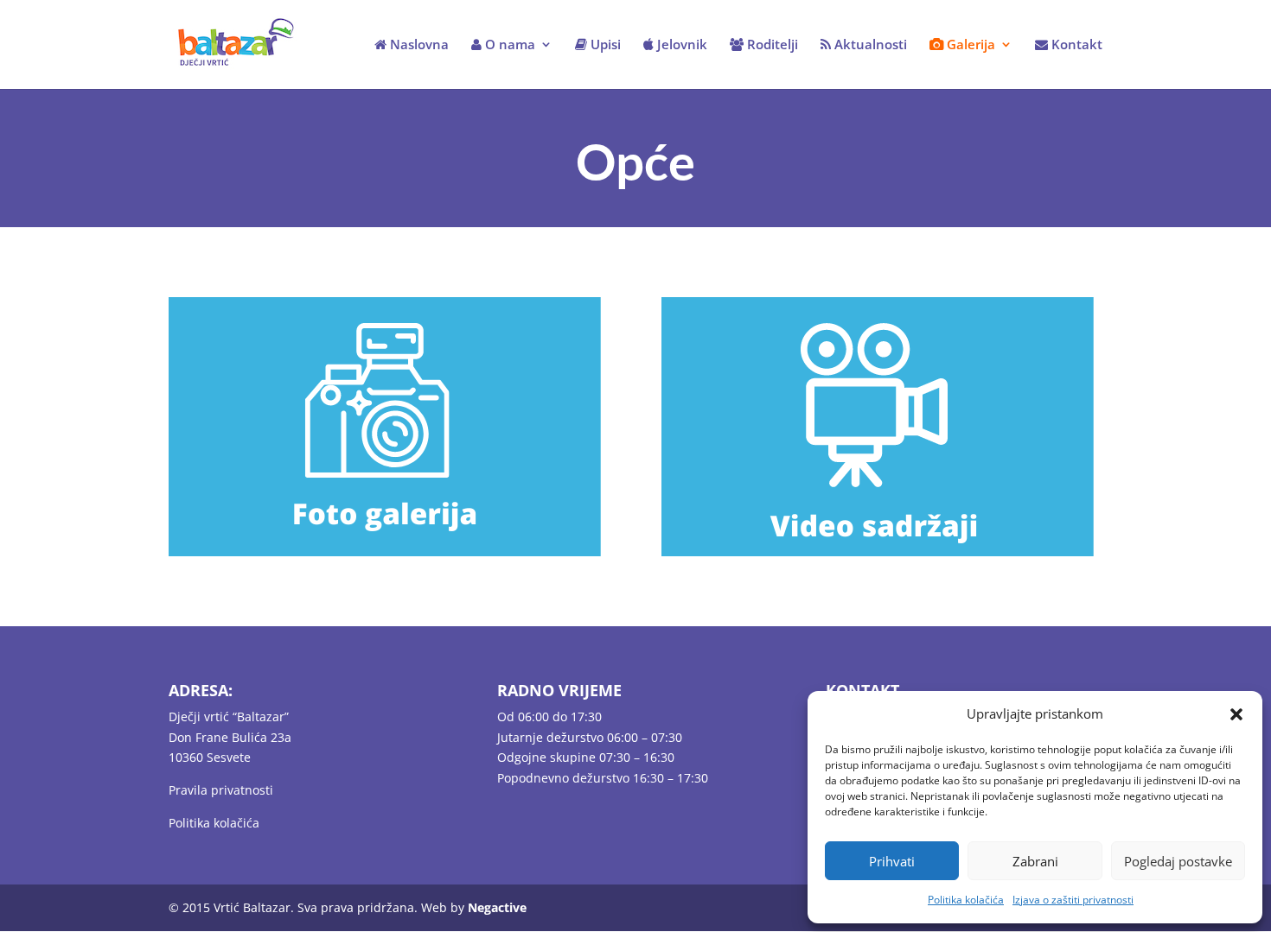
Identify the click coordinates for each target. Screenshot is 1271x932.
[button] (1236, 714)
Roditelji (771, 45)
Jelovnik (680, 45)
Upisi (604, 45)
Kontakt (1075, 45)
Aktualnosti (869, 45)
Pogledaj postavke (1178, 861)
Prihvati (892, 861)
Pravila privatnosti (221, 790)
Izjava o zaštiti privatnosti (1073, 899)
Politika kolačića (966, 899)
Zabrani (1035, 861)
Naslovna (417, 45)
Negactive (497, 907)
